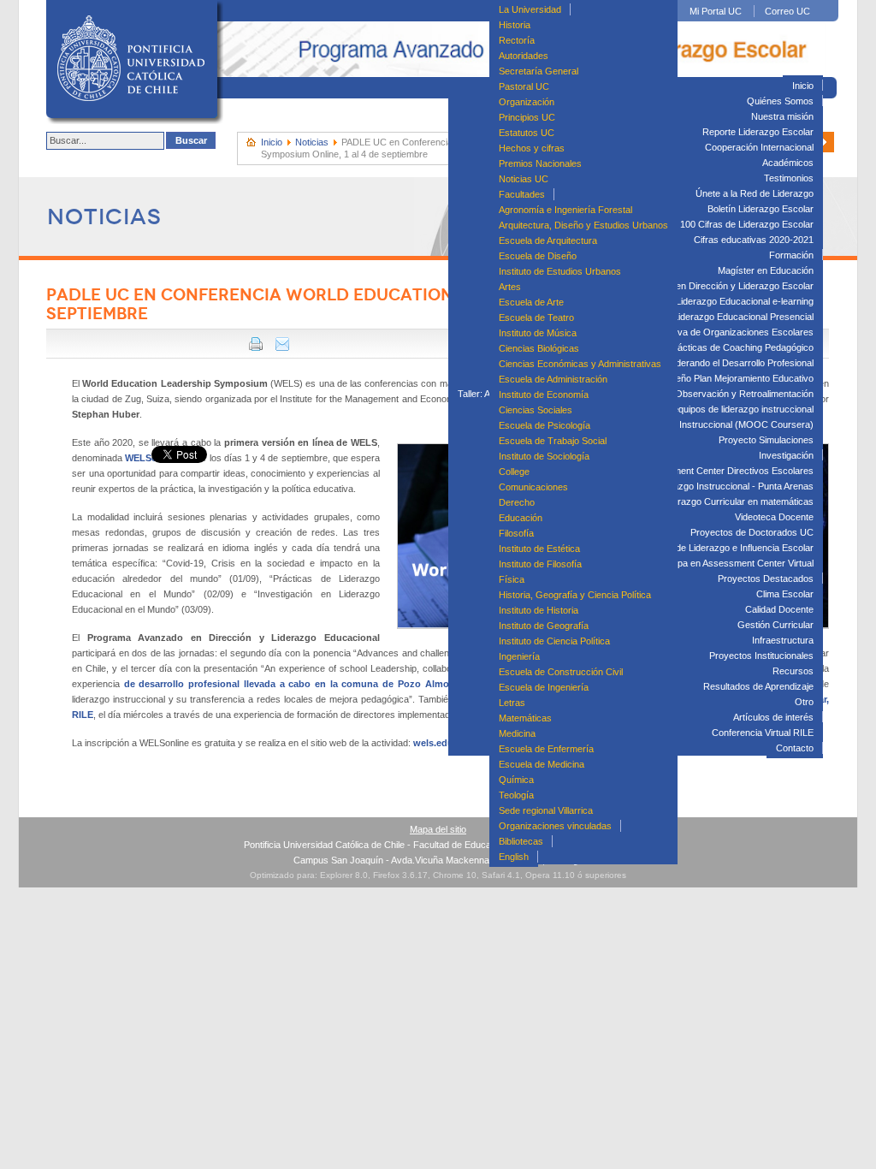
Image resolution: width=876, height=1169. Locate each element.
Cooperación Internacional (759, 147)
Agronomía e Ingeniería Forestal (565, 210)
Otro (804, 702)
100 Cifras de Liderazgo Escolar (747, 224)
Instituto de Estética (539, 548)
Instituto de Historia (538, 610)
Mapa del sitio (438, 829)
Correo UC (787, 11)
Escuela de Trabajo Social (553, 441)
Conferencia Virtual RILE (763, 732)
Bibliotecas (521, 841)
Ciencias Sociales (535, 410)
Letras (512, 702)
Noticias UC (523, 179)
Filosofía (516, 533)
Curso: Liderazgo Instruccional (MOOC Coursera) (709, 424)
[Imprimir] (256, 347)
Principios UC (527, 117)
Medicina (517, 733)
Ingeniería (519, 656)
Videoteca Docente (774, 517)
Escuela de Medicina (541, 764)
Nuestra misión (782, 116)
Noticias (311, 142)
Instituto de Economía (544, 394)
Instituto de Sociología (544, 456)
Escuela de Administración (553, 379)
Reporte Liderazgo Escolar (758, 132)
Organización (526, 102)
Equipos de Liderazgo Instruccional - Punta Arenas (709, 486)
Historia (514, 25)
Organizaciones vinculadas (555, 826)
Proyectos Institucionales (761, 655)
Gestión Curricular (775, 625)
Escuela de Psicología (544, 425)
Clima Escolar (785, 594)
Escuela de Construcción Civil (561, 672)
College (514, 471)
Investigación (786, 455)
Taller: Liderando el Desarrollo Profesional (728, 363)
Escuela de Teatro (536, 317)
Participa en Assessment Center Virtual (733, 563)
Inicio (803, 85)
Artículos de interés (773, 717)
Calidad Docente (779, 609)
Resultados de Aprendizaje (758, 686)
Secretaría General (538, 71)
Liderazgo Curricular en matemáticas (737, 501)
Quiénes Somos (780, 101)
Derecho (517, 502)
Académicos (788, 162)
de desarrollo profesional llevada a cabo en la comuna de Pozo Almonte (294, 684)
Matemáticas (525, 718)
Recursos (793, 671)
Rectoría (517, 40)
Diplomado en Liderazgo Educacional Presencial (714, 317)
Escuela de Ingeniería (544, 687)
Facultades (522, 194)
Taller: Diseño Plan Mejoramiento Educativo (724, 378)
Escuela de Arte (531, 302)
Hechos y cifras (532, 148)
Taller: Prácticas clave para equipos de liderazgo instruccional (686, 409)
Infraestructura (783, 640)
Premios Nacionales (540, 163)
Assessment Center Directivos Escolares (728, 471)
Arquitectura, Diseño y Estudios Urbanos (583, 225)
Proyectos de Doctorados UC (752, 532)
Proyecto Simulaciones (766, 440)
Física (511, 579)
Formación (791, 255)
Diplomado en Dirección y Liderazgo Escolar (722, 286)
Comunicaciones (533, 487)
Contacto (795, 748)
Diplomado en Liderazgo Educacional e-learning (715, 301)
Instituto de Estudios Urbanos (560, 271)
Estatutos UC (526, 133)
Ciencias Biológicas (539, 348)
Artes (510, 287)
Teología (516, 795)
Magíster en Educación (766, 270)
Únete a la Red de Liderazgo (754, 193)
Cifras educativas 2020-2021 (754, 239)
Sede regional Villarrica (546, 810)
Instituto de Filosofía (540, 564)
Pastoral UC (524, 86)
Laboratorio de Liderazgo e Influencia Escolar (720, 548)
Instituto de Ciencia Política (554, 641)
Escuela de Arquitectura (548, 240)
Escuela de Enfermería (546, 749)
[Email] (282, 347)
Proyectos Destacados (766, 578)
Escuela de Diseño (538, 256)
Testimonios (789, 178)
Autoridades (523, 55)
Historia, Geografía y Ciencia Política (575, 595)
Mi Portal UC (716, 11)
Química (516, 779)
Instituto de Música (538, 333)
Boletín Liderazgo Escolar (760, 209)
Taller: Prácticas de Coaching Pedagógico (727, 347)
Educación (520, 518)
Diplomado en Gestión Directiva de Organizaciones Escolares (685, 332)
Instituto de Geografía (544, 625)
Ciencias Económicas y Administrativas (580, 364)
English (514, 857)
